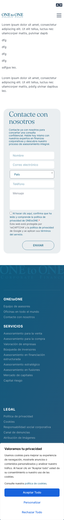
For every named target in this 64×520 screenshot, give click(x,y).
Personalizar (32, 502)
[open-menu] (59, 5)
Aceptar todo (32, 492)
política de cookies (35, 483)
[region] (32, 481)
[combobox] (32, 174)
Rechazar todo (32, 512)
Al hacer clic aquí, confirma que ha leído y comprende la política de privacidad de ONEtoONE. (31, 217)
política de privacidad (42, 227)
